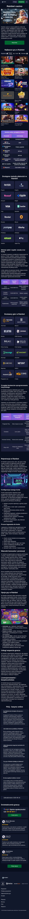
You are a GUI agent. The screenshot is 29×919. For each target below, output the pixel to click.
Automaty (23, 53)
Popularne (3, 53)
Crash (16, 53)
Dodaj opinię (14, 815)
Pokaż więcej (14, 866)
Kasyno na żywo (10, 53)
